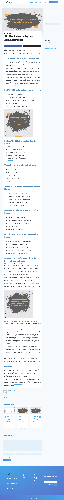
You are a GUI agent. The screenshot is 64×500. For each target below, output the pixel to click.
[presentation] (9, 410)
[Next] (40, 417)
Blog (40, 2)
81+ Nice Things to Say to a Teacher (35, 395)
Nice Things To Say (7, 33)
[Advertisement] (53, 14)
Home (31, 2)
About (36, 2)
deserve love (10, 160)
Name (4, 454)
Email (18, 454)
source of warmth (18, 384)
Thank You (47, 46)
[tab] (21, 428)
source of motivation (28, 331)
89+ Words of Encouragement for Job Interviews (10, 396)
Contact (44, 2)
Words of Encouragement (50, 48)
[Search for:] (53, 23)
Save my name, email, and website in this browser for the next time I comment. (18, 457)
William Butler (7, 42)
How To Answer (48, 42)
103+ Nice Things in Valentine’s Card (23, 418)
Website (32, 454)
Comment (5, 441)
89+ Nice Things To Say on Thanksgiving (35, 418)
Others (46, 45)
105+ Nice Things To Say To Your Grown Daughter (9, 418)
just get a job (15, 167)
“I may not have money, (11, 205)
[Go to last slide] (5, 417)
